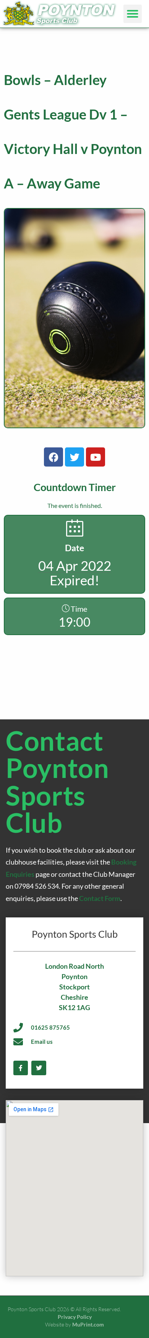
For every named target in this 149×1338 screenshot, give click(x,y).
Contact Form (99, 898)
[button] (132, 14)
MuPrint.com (88, 1324)
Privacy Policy (75, 1316)
